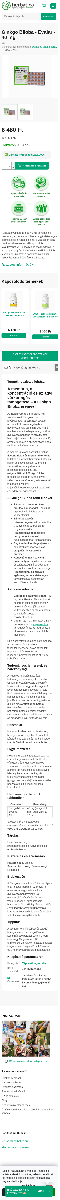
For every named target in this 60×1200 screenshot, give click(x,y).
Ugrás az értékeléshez (44, 46)
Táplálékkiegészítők (34, 963)
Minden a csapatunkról (15, 1147)
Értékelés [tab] (34, 367)
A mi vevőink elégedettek (16, 1105)
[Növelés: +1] (13, 164)
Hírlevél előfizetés (12, 1082)
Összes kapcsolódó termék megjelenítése (30, 356)
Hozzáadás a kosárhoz (34, 165)
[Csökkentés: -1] (13, 167)
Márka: (12, 50)
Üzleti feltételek (10, 1096)
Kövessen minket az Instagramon (28, 1061)
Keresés (48, 16)
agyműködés (40, 624)
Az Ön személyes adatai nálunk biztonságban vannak (27, 1111)
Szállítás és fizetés (12, 1087)
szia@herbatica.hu (17, 1141)
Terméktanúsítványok (14, 1091)
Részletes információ (16, 264)
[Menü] (53, 5)
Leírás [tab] (7, 367)
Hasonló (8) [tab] (20, 367)
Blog (4, 1100)
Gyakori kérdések (11, 1078)
